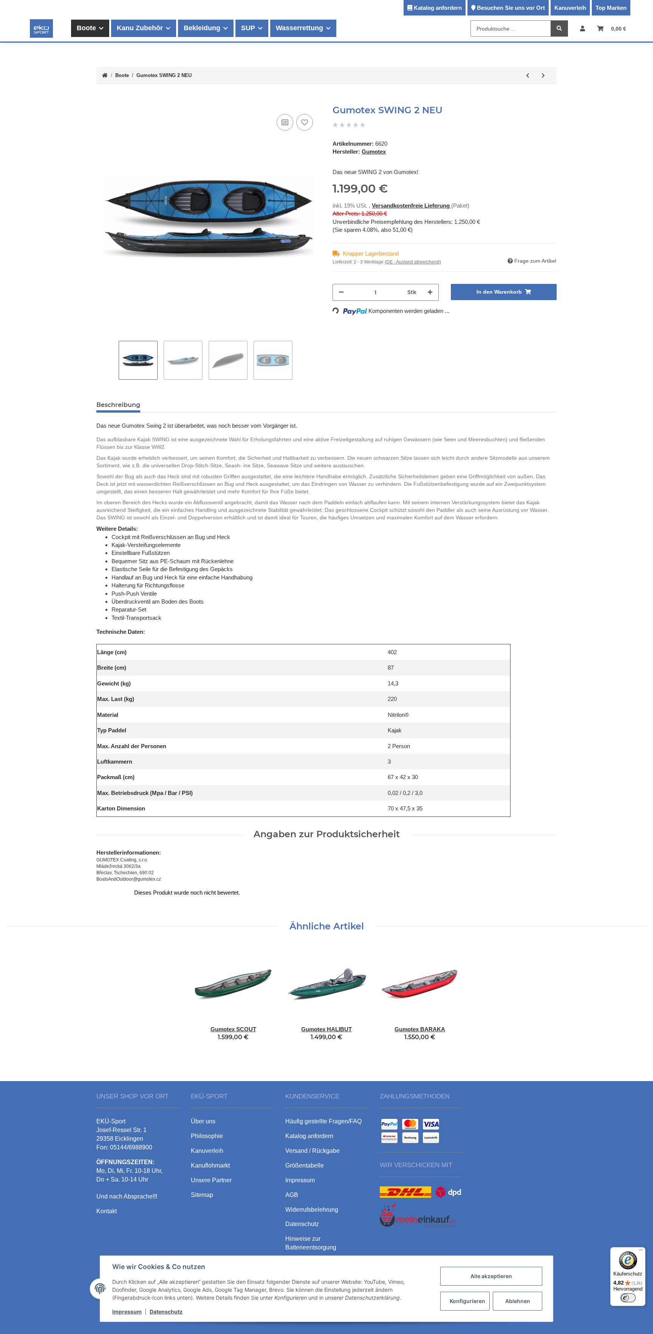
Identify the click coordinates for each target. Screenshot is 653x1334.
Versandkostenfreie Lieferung (411, 205)
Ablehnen (517, 1301)
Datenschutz (166, 1311)
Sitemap (202, 1195)
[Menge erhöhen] (430, 292)
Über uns (203, 1121)
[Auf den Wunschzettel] (304, 122)
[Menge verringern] (341, 292)
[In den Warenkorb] (102, 101)
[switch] (628, 1297)
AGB (291, 1195)
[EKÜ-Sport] (41, 28)
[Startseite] (105, 75)
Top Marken (611, 8)
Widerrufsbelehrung (311, 1209)
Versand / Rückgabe (312, 1151)
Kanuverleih (570, 8)
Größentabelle (304, 1165)
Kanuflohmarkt (210, 1165)
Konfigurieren (467, 1301)
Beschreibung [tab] (118, 404)
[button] (582, 28)
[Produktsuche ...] (559, 29)
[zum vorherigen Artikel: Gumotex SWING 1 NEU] (527, 76)
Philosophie (207, 1136)
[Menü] (640, 1251)
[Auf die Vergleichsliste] (285, 122)
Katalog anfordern (438, 8)
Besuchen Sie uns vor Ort (511, 8)
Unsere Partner (211, 1180)
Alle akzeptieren (491, 1276)
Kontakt (106, 1211)
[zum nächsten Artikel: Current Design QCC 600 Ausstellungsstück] (543, 76)
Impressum (127, 1311)
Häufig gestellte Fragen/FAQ (323, 1121)
